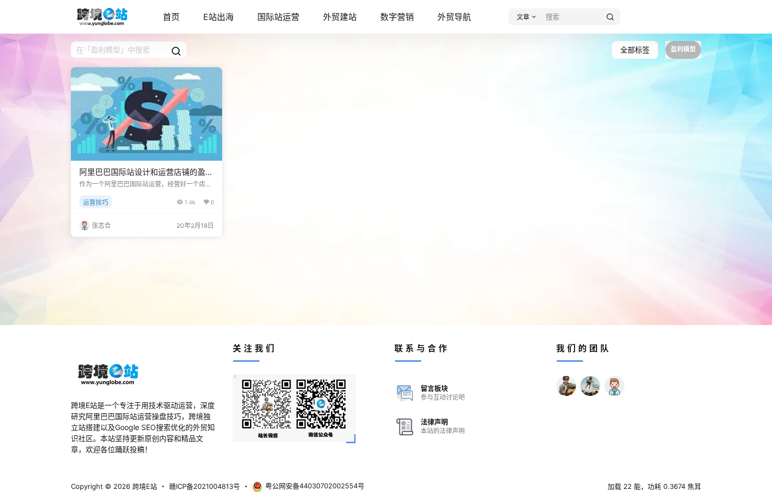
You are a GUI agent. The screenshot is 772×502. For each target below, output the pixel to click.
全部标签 (635, 49)
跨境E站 (143, 486)
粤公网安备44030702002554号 (314, 486)
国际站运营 (278, 17)
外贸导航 (454, 17)
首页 (171, 17)
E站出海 (218, 17)
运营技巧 (95, 202)
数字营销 (397, 17)
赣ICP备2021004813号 (204, 486)
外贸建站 (340, 17)
